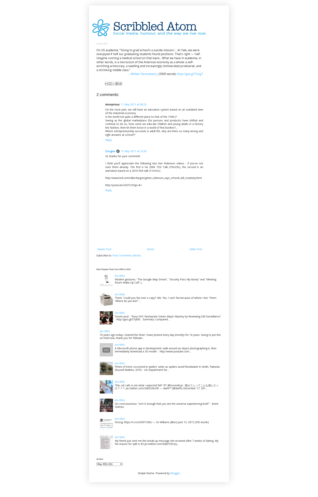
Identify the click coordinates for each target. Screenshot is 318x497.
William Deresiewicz (144, 74)
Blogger (175, 473)
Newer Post (104, 249)
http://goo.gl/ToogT (190, 74)
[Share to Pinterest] (120, 83)
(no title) (120, 275)
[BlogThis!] (110, 83)
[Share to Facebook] (117, 83)
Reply (108, 140)
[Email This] (106, 83)
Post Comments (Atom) (126, 255)
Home (150, 249)
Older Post (196, 249)
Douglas (110, 151)
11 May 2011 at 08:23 (133, 104)
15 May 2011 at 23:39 (133, 151)
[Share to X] (113, 83)
